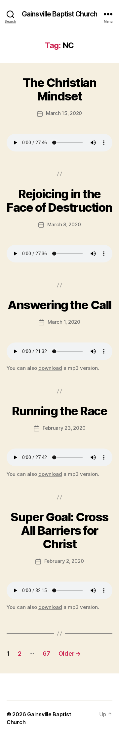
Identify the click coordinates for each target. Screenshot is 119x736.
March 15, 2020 (64, 113)
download (50, 368)
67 (46, 653)
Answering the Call (59, 305)
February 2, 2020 (64, 561)
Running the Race (59, 411)
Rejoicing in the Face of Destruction (59, 201)
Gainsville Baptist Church (59, 14)
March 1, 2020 (64, 322)
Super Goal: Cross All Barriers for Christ (59, 530)
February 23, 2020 (64, 428)
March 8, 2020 (64, 224)
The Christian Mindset (60, 89)
